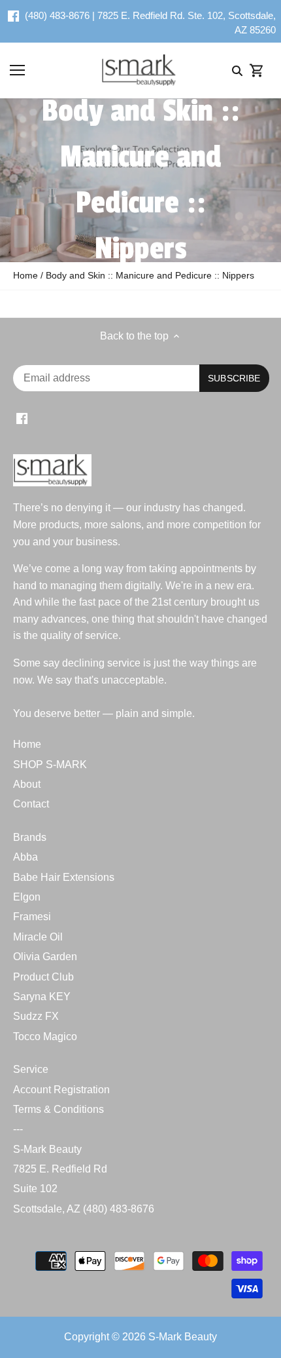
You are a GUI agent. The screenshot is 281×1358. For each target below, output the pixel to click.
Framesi (32, 916)
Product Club (43, 976)
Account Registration (61, 1089)
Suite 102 (35, 1188)
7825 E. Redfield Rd (60, 1168)
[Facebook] (13, 16)
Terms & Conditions (58, 1109)
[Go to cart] (257, 70)
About (27, 784)
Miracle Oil (38, 936)
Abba (25, 857)
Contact (31, 803)
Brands (29, 837)
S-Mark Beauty (47, 1149)
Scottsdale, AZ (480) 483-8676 (83, 1208)
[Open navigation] (17, 70)
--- (18, 1129)
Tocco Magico (45, 1036)
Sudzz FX (36, 1016)
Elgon (27, 896)
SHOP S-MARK (50, 764)
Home (27, 744)
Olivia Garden (45, 956)
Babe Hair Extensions (63, 877)
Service (30, 1069)
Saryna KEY (42, 996)
